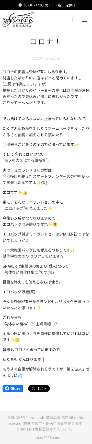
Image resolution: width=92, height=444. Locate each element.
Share (15, 388)
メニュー (84, 20)
